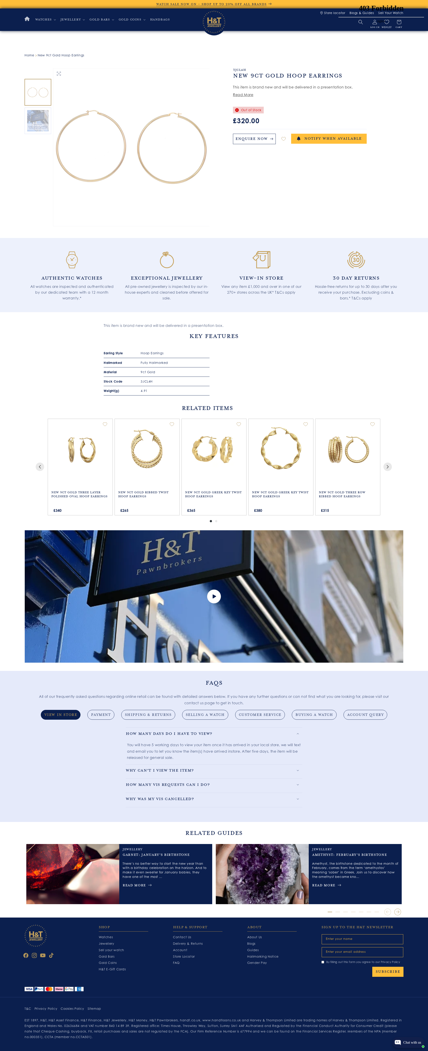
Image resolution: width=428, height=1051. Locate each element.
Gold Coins (108, 963)
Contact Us (182, 937)
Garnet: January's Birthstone (156, 854)
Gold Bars (106, 956)
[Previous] (40, 467)
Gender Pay (257, 963)
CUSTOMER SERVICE (260, 714)
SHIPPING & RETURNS (148, 714)
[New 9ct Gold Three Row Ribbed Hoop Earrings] (348, 449)
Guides (253, 950)
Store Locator (184, 956)
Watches (106, 937)
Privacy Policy (390, 962)
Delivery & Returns (188, 943)
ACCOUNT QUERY (365, 714)
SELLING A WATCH (205, 714)
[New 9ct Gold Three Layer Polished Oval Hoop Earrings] (80, 449)
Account (180, 950)
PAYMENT (101, 714)
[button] (45, 19)
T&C (28, 1008)
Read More (243, 94)
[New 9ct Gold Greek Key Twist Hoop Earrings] (214, 449)
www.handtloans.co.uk (222, 1020)
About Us (254, 937)
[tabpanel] (72, 273)
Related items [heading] (207, 408)
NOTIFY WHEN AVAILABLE (333, 138)
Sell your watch (111, 950)
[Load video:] (214, 596)
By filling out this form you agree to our (363, 962)
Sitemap (94, 1008)
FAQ (176, 963)
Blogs (251, 943)
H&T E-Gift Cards (112, 969)
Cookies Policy (72, 1008)
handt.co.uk (190, 1020)
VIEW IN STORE (60, 714)
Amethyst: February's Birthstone (349, 854)
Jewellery (106, 943)
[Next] (387, 467)
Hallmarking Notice (263, 956)
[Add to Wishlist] (283, 138)
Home (29, 55)
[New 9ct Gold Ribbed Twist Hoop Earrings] (147, 449)
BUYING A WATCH (314, 714)
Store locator (334, 13)
